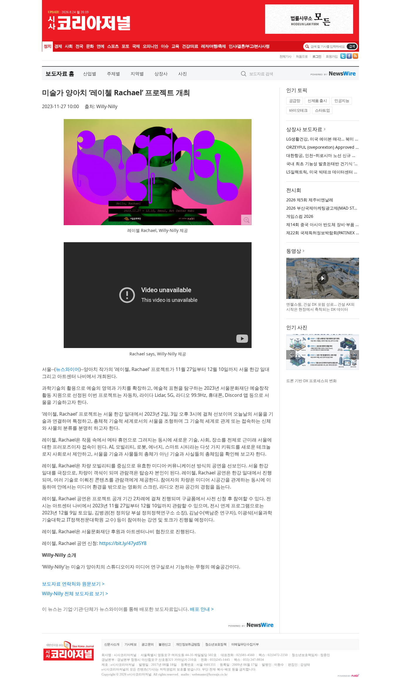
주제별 (113, 73)
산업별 (89, 73)
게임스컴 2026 (299, 216)
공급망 (294, 100)
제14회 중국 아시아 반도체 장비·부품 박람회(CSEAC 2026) (339, 224)
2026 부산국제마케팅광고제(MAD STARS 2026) (329, 208)
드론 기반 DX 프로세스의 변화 (311, 380)
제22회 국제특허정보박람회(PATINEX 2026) (326, 232)
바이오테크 (298, 110)
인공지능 (341, 100)
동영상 (293, 250)
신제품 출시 (317, 100)
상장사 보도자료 (304, 129)
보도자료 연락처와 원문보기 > (73, 584)
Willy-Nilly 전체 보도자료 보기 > (75, 593)
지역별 (137, 73)
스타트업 (322, 110)
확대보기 (246, 220)
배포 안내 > (202, 609)
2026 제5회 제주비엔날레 (309, 200)
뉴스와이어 (67, 369)
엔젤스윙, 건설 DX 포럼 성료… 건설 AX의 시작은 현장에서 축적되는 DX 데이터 (320, 307)
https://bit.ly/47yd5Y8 (122, 543)
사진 (182, 73)
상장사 (161, 73)
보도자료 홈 (60, 73)
